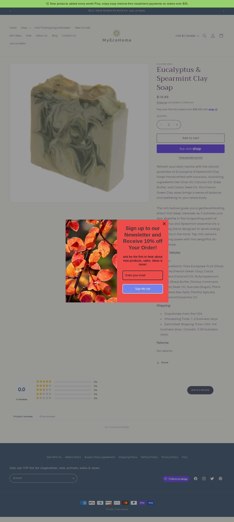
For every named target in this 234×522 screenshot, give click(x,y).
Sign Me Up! (142, 288)
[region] (117, 4)
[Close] (164, 224)
